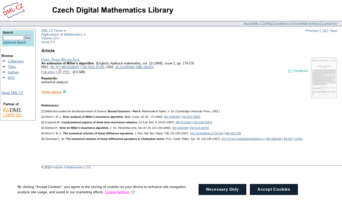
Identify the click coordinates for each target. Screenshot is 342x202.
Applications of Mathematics (62, 34)
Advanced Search (14, 42)
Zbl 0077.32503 (293, 138)
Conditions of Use (286, 24)
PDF (67, 72)
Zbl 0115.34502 (191, 116)
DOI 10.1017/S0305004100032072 (243, 138)
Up (324, 31)
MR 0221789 (233, 133)
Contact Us (329, 24)
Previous (312, 31)
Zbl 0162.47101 (93, 67)
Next (333, 31)
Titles (12, 67)
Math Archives (310, 24)
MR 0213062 (183, 122)
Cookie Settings (117, 192)
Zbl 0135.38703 (199, 127)
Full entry (48, 72)
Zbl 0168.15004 (202, 122)
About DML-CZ (254, 24)
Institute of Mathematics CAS (71, 167)
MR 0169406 (172, 116)
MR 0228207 (70, 67)
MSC (11, 78)
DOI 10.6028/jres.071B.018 (206, 133)
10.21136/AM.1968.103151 (134, 67)
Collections (16, 61)
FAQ (269, 24)
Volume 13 (49, 38)
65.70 (55, 67)
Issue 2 (46, 42)
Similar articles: (51, 92)
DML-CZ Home (52, 31)
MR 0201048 (180, 127)
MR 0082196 (273, 138)
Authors (13, 72)
